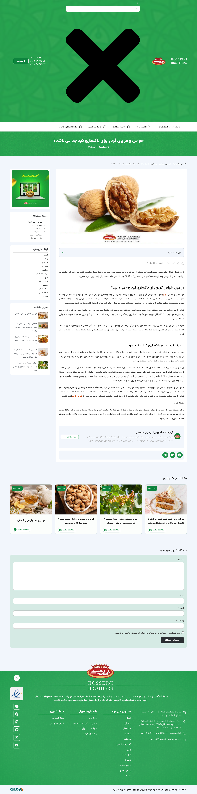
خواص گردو (77, 396)
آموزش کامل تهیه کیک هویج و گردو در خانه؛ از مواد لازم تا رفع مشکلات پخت (25, 353)
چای (46, 277)
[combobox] (103, 9)
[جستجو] (138, 3)
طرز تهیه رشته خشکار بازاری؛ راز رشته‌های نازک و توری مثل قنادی (25, 340)
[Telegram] (17, 706)
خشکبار (45, 262)
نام (182, 596)
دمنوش (45, 285)
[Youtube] (17, 745)
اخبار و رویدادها (36, 225)
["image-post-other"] (30, 188)
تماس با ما (35, 57)
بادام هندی (43, 292)
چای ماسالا (43, 281)
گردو (165, 294)
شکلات (45, 270)
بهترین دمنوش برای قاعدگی (26, 313)
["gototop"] (17, 678)
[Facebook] (17, 714)
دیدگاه (180, 560)
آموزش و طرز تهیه (35, 222)
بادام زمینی (43, 289)
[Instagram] (17, 722)
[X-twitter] (17, 737)
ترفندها (39, 228)
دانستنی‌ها (38, 232)
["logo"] (169, 61)
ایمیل (181, 608)
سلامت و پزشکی (36, 238)
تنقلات (45, 266)
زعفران (45, 259)
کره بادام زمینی (42, 274)
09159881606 (38, 61)
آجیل (46, 255)
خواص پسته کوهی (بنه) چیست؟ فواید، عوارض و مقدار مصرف (25, 367)
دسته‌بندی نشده (35, 235)
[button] (63, 252)
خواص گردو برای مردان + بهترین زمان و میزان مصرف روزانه (26, 327)
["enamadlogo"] (16, 693)
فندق (45, 296)
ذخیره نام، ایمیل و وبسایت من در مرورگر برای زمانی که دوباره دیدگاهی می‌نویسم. (148, 633)
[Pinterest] (17, 729)
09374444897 (38, 64)
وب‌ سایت (180, 621)
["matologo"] (16, 789)
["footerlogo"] (100, 671)
